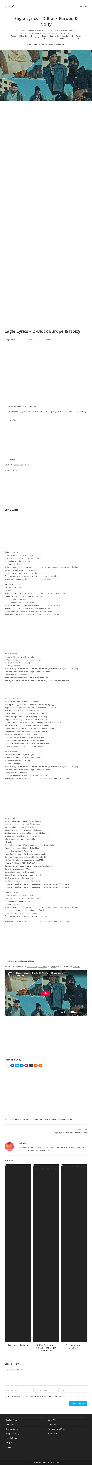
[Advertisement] (46, 128)
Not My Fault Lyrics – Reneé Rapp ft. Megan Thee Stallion (46, 1348)
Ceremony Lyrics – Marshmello (74, 1346)
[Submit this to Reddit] (36, 1065)
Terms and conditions (56, 1429)
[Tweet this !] (17, 1065)
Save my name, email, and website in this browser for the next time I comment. (40, 1396)
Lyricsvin (22, 30)
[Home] (25, 44)
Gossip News (11, 1438)
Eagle (37, 37)
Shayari (9, 1442)
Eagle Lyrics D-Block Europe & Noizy (61, 37)
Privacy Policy (53, 1433)
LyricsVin (10, 6)
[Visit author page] (9, 1146)
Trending (10, 1424)
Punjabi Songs (12, 1429)
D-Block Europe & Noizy (25, 37)
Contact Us (52, 1420)
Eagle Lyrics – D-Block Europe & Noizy (53, 44)
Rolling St (78, 37)
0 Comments (26, 33)
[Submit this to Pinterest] (26, 1065)
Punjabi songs (32, 966)
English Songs (66, 30)
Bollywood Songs (13, 1433)
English (53, 966)
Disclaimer (52, 1424)
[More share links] (40, 1065)
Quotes (9, 1447)
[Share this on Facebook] (12, 1065)
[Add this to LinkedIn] (22, 1065)
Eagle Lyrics (44, 37)
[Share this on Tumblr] (31, 1065)
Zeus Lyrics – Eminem (18, 1345)
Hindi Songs (42, 966)
